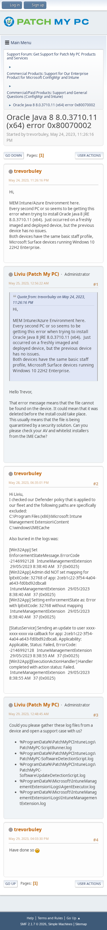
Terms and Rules (50, 918)
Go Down (13, 155)
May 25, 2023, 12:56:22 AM (29, 283)
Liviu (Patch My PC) (36, 274)
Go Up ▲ (74, 918)
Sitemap (81, 924)
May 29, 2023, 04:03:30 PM (29, 838)
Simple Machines (60, 924)
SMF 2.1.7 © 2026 (33, 924)
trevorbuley (28, 171)
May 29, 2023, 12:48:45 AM (29, 714)
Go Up (10, 883)
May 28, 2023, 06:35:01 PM (29, 482)
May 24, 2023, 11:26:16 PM (29, 180)
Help (30, 918)
